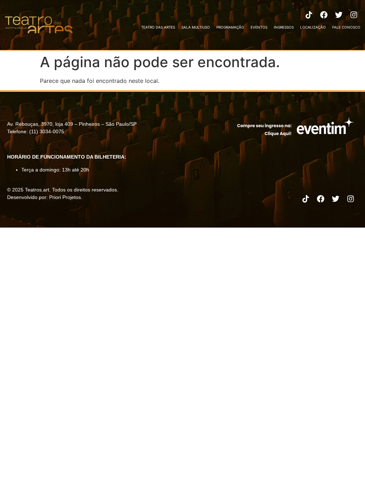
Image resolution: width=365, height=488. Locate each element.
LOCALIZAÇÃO (313, 27)
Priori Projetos (65, 197)
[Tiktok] (309, 14)
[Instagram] (353, 14)
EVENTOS (259, 27)
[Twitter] (338, 14)
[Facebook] (324, 14)
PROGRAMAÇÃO (230, 27)
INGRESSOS (284, 27)
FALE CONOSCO (346, 27)
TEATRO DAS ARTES (158, 27)
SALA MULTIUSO (195, 27)
